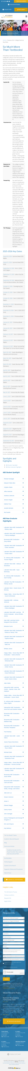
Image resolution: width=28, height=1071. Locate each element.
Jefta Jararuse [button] (8, 491)
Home (4, 40)
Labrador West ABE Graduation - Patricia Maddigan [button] (13, 534)
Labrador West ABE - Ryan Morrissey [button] (12, 570)
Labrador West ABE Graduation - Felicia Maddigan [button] (13, 607)
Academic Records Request (11, 839)
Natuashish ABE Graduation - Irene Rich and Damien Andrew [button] (13, 708)
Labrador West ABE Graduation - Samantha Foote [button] (13, 757)
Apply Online (7, 901)
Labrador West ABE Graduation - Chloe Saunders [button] (13, 546)
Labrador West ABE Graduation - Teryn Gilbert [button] (13, 747)
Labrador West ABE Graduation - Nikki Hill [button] (13, 643)
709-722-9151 (6, 1047)
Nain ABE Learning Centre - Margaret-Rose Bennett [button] (12, 621)
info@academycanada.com (9, 988)
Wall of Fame (7, 873)
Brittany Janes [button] (8, 648)
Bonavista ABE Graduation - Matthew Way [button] (12, 720)
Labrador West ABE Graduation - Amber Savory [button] (13, 666)
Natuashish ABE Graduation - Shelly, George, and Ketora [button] (12, 787)
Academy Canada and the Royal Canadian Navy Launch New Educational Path (15, 852)
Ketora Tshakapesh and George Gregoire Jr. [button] (13, 819)
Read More (6, 1014)
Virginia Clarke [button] (8, 487)
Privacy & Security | (18, 1063)
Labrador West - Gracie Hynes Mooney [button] (12, 589)
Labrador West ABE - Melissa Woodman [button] (12, 564)
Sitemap (12, 1063)
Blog (5, 843)
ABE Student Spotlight (12, 465)
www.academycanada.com (9, 1061)
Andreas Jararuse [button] (9, 495)
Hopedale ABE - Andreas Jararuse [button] (11, 601)
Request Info (7, 898)
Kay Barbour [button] (7, 828)
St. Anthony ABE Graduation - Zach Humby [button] (12, 576)
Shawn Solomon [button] (8, 797)
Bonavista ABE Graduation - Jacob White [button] (12, 775)
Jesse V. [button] (6, 801)
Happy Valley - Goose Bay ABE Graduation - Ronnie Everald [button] (13, 763)
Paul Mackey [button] (7, 731)
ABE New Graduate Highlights (13, 467)
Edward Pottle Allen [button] (9, 483)
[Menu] (26, 16)
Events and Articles (9, 846)
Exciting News (7, 858)
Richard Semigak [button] (9, 479)
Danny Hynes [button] (8, 809)
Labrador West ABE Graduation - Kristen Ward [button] (13, 552)
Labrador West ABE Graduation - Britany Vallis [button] (13, 528)
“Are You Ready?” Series (10, 835)
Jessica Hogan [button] (8, 500)
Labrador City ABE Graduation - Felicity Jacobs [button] (13, 583)
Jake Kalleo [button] (7, 683)
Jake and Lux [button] (8, 793)
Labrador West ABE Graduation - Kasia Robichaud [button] (13, 672)
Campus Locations (9, 895)
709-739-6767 (20, 1036)
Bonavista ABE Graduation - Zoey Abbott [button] (12, 540)
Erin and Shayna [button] (9, 824)
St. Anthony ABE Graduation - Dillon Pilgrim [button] (12, 702)
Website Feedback (15, 1064)
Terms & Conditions (6, 1063)
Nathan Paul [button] (7, 504)
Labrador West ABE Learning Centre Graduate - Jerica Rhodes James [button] (13, 614)
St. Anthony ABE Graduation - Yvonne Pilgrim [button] (12, 558)
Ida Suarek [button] (7, 512)
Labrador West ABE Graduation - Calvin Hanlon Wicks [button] (13, 678)
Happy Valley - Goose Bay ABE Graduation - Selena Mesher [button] (13, 654)
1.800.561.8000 (6, 987)
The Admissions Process (10, 892)
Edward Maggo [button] (8, 805)
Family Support (8, 862)
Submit (6, 979)
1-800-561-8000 (20, 1045)
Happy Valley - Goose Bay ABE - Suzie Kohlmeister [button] (13, 595)
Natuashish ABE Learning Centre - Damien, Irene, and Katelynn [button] (12, 689)
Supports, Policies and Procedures (13, 869)
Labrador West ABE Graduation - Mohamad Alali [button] (13, 660)
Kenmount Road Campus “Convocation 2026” (11, 999)
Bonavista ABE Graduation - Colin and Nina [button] (12, 781)
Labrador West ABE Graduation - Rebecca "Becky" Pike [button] (13, 631)
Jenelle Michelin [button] (8, 508)
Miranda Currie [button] (8, 626)
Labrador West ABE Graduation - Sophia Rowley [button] (13, 637)
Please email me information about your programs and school (12, 963)
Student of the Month (10, 865)
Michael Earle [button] (8, 752)
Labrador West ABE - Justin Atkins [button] (12, 737)
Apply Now (21, 9)
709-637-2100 (6, 1036)
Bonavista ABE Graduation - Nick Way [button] (12, 714)
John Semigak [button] (8, 813)
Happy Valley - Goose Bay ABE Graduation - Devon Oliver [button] (13, 696)
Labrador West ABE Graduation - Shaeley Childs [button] (13, 769)
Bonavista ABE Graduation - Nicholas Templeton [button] (12, 726)
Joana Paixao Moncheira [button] (11, 742)
